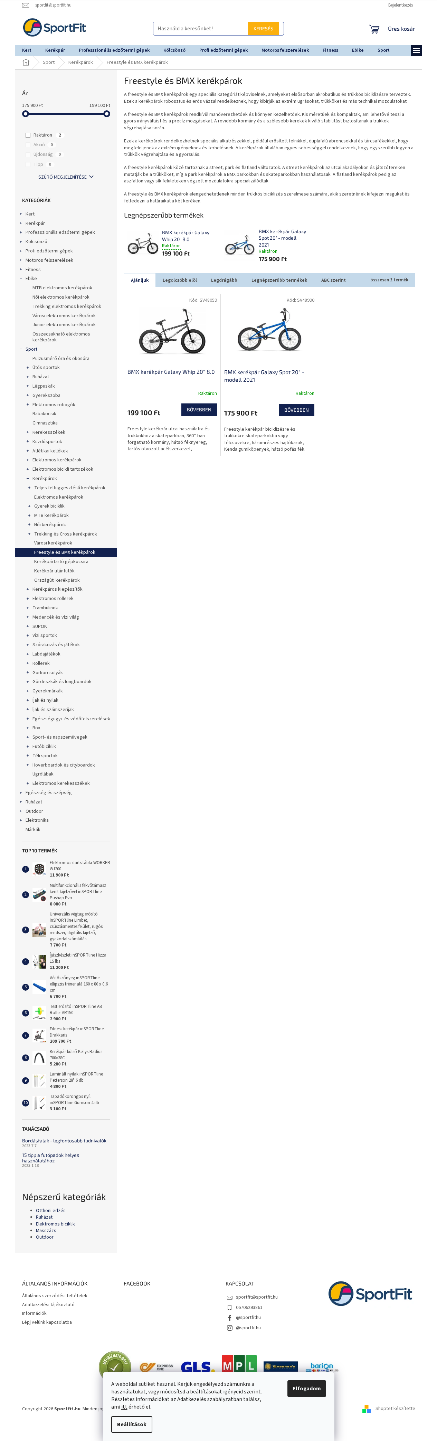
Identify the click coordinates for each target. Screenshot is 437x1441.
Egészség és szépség (49, 792)
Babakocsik (44, 413)
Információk (34, 1313)
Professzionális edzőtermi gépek (60, 232)
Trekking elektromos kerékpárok (66, 306)
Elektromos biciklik (55, 1224)
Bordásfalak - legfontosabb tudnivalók (64, 1140)
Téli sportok (45, 755)
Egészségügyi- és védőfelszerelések (71, 719)
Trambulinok (45, 607)
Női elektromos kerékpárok (60, 297)
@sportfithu (248, 1317)
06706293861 (249, 1307)
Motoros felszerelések (49, 260)
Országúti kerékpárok (57, 580)
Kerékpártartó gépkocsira (61, 561)
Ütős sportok (46, 367)
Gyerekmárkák (47, 691)
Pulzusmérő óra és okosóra (60, 358)
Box (36, 727)
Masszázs (46, 1231)
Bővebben (199, 409)
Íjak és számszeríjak (53, 709)
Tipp (42, 164)
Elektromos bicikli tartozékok (62, 469)
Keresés (268, 28)
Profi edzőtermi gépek (49, 251)
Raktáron (47, 135)
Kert (30, 214)
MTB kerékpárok (51, 515)
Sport (31, 349)
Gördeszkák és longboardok (62, 681)
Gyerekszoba (46, 395)
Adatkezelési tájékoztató (48, 1304)
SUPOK (39, 626)
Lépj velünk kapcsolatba (47, 1322)
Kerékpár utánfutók (54, 571)
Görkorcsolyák (47, 672)
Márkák (33, 829)
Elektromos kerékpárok (57, 460)
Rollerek (41, 663)
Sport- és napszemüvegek (59, 737)
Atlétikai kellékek (50, 451)
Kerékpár (35, 223)
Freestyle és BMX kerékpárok (64, 552)
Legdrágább (224, 280)
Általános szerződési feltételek (54, 1295)
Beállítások (131, 1424)
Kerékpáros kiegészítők (57, 589)
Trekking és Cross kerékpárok (65, 534)
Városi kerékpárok (53, 543)
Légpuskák (43, 386)
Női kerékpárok (50, 524)
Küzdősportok (47, 441)
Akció (43, 144)
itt (124, 1407)
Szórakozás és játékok (56, 644)
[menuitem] (26, 50)
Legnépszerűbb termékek (279, 280)
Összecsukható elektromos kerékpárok (61, 337)
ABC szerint (333, 280)
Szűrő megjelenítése (62, 177)
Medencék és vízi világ (55, 617)
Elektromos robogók (53, 404)
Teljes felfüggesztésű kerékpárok (69, 487)
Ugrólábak (43, 774)
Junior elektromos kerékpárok (64, 324)
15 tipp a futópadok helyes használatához (50, 1157)
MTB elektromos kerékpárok (62, 287)
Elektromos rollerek (53, 598)
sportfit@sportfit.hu (257, 1297)
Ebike (31, 278)
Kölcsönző (36, 241)
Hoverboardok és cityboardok (63, 765)
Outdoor (34, 811)
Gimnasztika (45, 423)
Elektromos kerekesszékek (61, 783)
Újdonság (47, 154)
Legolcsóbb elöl (180, 280)
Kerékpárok (44, 478)
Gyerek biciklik (49, 506)
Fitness (33, 269)
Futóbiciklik (44, 746)
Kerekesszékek (48, 432)
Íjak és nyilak (45, 700)
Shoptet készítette (395, 1408)
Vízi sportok (44, 635)
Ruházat (40, 376)
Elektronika (37, 820)
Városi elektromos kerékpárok (64, 315)
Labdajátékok (46, 654)
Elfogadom (307, 1388)
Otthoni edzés (51, 1211)
